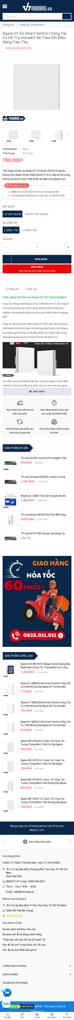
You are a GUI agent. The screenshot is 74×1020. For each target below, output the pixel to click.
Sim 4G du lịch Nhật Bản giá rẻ (20, 949)
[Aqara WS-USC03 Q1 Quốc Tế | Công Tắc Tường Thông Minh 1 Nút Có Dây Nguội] (10, 766)
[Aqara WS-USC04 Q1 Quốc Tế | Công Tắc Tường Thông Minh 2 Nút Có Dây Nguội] (10, 747)
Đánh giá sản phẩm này (18, 47)
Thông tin (13, 289)
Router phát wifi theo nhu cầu (19, 929)
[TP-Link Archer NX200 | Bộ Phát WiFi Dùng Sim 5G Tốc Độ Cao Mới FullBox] (10, 520)
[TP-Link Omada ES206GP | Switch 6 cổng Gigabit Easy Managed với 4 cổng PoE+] (10, 482)
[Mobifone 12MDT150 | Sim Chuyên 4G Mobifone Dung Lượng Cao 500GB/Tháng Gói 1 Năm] (10, 501)
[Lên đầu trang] (64, 999)
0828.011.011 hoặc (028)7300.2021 (25, 881)
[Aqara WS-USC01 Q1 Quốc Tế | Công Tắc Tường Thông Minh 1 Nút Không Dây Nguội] (10, 805)
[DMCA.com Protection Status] (21, 1006)
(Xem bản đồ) (14, 876)
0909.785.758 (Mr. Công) (19, 910)
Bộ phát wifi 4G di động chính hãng (22, 934)
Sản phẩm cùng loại (18, 655)
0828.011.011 (37, 830)
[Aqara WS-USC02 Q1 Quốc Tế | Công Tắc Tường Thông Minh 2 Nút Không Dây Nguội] (10, 785)
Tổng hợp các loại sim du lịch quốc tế (24, 939)
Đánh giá (32, 289)
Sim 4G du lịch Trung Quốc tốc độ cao (24, 944)
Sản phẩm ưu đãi (16, 448)
